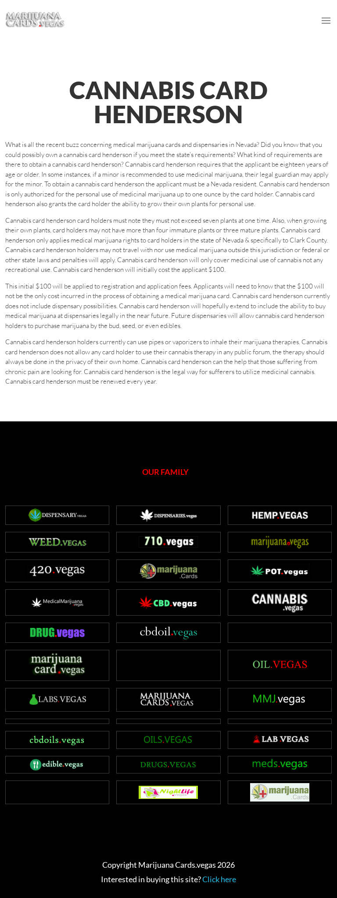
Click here (219, 879)
